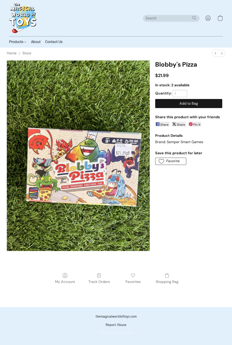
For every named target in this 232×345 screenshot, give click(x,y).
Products (16, 42)
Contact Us (54, 42)
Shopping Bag (167, 281)
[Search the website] (194, 18)
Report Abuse (116, 325)
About (36, 42)
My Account (65, 281)
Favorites (133, 281)
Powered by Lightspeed (116, 333)
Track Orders (99, 281)
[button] (22, 18)
